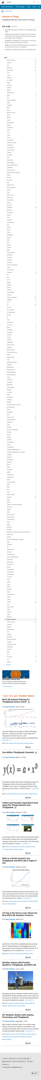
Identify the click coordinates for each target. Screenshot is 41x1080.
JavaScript (21, 322)
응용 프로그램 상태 (19, 1061)
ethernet (21, 210)
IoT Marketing (21, 312)
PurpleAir (21, 469)
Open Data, (28, 1034)
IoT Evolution (21, 310)
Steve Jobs (21, 534)
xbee (21, 652)
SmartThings (21, 517)
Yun (21, 659)
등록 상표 (13, 1058)
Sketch (21, 509)
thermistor (21, 559)
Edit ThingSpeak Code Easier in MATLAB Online (22, 49)
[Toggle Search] (34, 2)
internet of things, (28, 901)
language (21, 332)
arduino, (12, 1034)
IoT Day (21, 307)
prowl (21, 464)
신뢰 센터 (5, 1058)
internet (21, 295)
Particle (21, 427)
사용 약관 (29, 1061)
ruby (21, 492)
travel (21, 584)
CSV (21, 157)
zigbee (21, 662)
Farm (21, 217)
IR (21, 317)
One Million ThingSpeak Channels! (18, 752)
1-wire (21, 75)
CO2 (21, 132)
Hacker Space (21, 252)
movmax (21, 392)
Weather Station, (12, 1006)
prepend (21, 454)
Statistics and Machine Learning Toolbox (21, 532)
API (21, 65)
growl (21, 250)
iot (21, 305)
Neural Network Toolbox (21, 404)
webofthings (21, 629)
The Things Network (21, 557)
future (21, 232)
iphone (21, 315)
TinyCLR (21, 577)
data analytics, (9, 743)
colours (21, 137)
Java (21, 320)
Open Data (21, 70)
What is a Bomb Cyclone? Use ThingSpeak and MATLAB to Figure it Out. (19, 860)
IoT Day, (16, 953)
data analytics (21, 60)
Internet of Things (10, 16)
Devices (21, 177)
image (21, 282)
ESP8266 (21, 207)
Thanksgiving (21, 554)
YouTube (21, 657)
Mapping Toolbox (21, 362)
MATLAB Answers (7, 7)
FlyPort (21, 227)
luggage (21, 347)
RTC (21, 489)
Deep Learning (21, 170)
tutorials (21, 589)
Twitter (21, 602)
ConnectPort (21, 147)
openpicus (21, 422)
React (21, 479)
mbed (21, 377)
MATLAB (21, 67)
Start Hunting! (8, 686)
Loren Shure (21, 345)
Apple (21, 90)
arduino (21, 62)
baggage (21, 105)
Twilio (21, 597)
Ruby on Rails (21, 494)
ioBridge (21, 300)
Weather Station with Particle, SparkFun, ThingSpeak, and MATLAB (19, 963)
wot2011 (21, 649)
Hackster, (16, 1003)
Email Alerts (21, 200)
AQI (21, 97)
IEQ (21, 277)
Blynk (21, 110)
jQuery (21, 327)
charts (21, 120)
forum (21, 230)
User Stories (21, 607)
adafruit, (7, 846)
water (21, 614)
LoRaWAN (21, 342)
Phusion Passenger (21, 429)
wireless (21, 642)
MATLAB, (16, 743)
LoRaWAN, (27, 846)
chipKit (21, 125)
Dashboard (21, 160)
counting (21, 155)
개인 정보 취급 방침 (23, 1058)
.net (21, 72)
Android (21, 85)
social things (21, 519)
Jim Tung (21, 325)
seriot (21, 502)
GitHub (21, 245)
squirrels (21, 529)
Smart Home (21, 514)
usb (21, 604)
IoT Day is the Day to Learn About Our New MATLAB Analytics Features (19, 914)
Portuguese (21, 442)
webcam (21, 624)
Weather (21, 617)
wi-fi (21, 632)
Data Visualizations (21, 165)
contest (21, 152)
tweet (21, 592)
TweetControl (21, 594)
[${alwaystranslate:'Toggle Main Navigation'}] (38, 2)
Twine (21, 599)
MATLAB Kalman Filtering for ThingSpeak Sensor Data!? (16, 700)
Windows (21, 637)
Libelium (21, 335)
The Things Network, (8, 849)
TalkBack (21, 544)
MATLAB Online (21, 374)
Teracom (21, 552)
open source (21, 417)
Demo (21, 175)
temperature (21, 549)
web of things (21, 622)
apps (21, 95)
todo (21, 579)
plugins (21, 437)
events (21, 215)
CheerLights (21, 122)
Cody (28, 7)
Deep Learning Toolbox (21, 172)
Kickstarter (21, 330)
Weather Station (21, 619)
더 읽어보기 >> (7, 740)
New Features (21, 407)
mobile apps (21, 387)
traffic (21, 582)
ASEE (21, 102)
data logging (21, 162)
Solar (21, 522)
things (21, 567)
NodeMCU (21, 412)
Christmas (21, 127)
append (21, 87)
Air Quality (21, 80)
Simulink (21, 507)
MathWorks (21, 367)
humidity (21, 272)
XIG (21, 654)
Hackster (21, 257)
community (21, 140)
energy (21, 202)
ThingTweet (21, 572)
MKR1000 (21, 384)
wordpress (21, 647)
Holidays (21, 262)
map (21, 360)
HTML (21, 267)
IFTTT (21, 280)
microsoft (21, 382)
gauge (21, 237)
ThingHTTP (21, 564)
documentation (21, 187)
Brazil (21, 115)
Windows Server (21, 639)
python (21, 472)
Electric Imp (21, 195)
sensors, (21, 743)
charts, (17, 1034)
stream (21, 537)
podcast (21, 439)
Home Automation (21, 265)
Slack (21, 512)
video (21, 609)
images (21, 285)
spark (21, 524)
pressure (21, 457)
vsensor (21, 612)
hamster (21, 260)
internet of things (21, 297)
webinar (21, 627)
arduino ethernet (21, 100)
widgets (21, 634)
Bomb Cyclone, (9, 901)
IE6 (21, 275)
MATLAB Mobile (21, 372)
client (21, 130)
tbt (21, 547)
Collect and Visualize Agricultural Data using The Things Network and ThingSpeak (20, 805)
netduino (21, 399)
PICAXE (21, 432)
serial (21, 499)
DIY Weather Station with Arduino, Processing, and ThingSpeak (18, 1016)
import (21, 287)
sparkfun (21, 527)
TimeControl (21, 574)
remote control (21, 482)
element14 (21, 197)
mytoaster (21, 397)
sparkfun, (4, 1006)
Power (21, 444)
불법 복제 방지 (6, 1061)
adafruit (21, 77)
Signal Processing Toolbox (21, 504)
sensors (21, 497)
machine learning (21, 352)
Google (21, 247)
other (21, 424)
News (21, 409)
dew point (21, 180)
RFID (21, 487)
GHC (21, 242)
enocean (21, 205)
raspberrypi (21, 477)
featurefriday (21, 222)
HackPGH (21, 255)
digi (21, 182)
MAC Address (21, 350)
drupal (21, 190)
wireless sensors (21, 644)
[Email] (28, 747)
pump (21, 467)
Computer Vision (21, 142)
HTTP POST (21, 270)
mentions (21, 379)
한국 (35, 1073)
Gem (21, 240)
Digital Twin (21, 185)
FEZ (21, 225)
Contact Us (5, 1064)
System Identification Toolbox (21, 539)
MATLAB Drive (21, 370)
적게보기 (8, 664)
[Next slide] (37, 7)
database (21, 167)
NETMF (21, 402)
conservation (21, 150)
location (21, 340)
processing (21, 459)
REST (21, 484)
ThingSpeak (21, 569)
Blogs (9, 2)
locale (21, 337)
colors (21, 135)
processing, (5, 1036)
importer (21, 290)
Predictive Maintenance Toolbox (21, 452)
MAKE (21, 355)
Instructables (21, 292)
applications (21, 92)
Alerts (21, 82)
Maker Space (21, 357)
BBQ (21, 107)
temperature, (24, 794)
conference (21, 145)
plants (21, 434)
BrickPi (21, 117)
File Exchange (20, 7)
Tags (21, 542)
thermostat (21, 562)
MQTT (21, 394)
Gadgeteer (21, 235)
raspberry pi (21, 474)
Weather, (29, 1036)
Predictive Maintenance (21, 449)
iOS (21, 302)
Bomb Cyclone (21, 112)
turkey (21, 587)
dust (21, 192)
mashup (21, 365)
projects (21, 462)
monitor (21, 389)
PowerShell (21, 447)
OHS (21, 414)
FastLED (21, 220)
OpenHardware (21, 419)
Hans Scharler (10, 707)
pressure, (33, 1034)
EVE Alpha (21, 212)
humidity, (8, 794)
